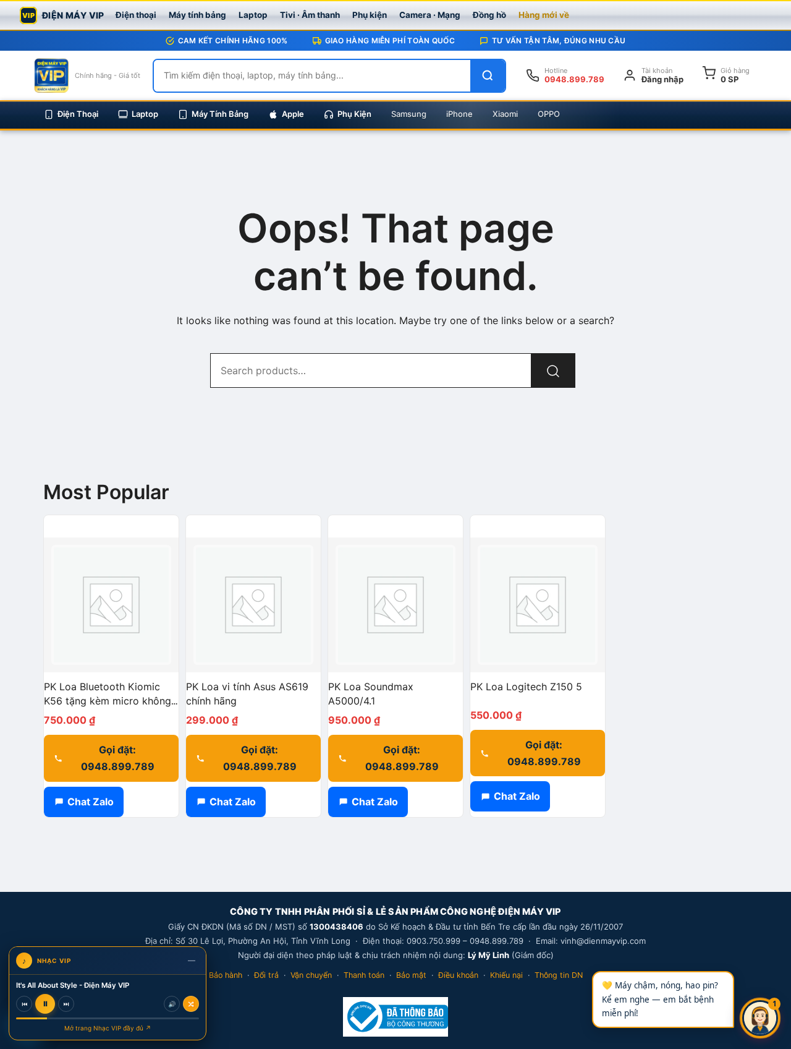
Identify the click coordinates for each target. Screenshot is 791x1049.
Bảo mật (411, 975)
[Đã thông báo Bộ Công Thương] (395, 1017)
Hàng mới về (543, 15)
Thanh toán (364, 975)
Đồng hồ (489, 15)
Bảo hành (225, 975)
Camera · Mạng (429, 15)
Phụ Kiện (354, 114)
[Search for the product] (553, 370)
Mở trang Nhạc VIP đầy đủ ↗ (107, 1028)
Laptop (253, 15)
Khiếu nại (506, 975)
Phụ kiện (369, 15)
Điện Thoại (77, 114)
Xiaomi (505, 114)
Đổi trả (266, 975)
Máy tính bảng (197, 15)
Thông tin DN (559, 975)
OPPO (549, 114)
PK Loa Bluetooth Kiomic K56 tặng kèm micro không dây (107, 700)
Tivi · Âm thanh (310, 15)
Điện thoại (136, 15)
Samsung (408, 114)
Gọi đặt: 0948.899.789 (117, 758)
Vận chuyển (311, 975)
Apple (293, 114)
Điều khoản (458, 975)
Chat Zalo (90, 801)
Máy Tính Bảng (220, 114)
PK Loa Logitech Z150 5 (526, 686)
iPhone (459, 114)
